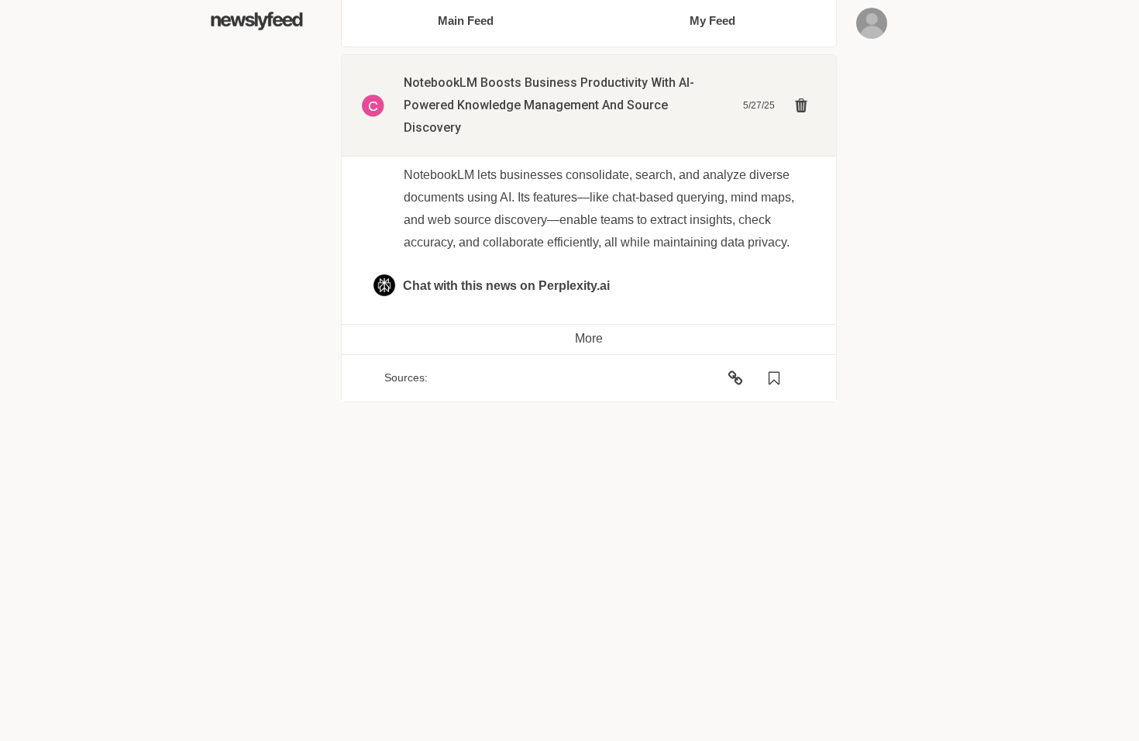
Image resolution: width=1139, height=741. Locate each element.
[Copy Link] (735, 378)
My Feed (712, 20)
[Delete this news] (801, 105)
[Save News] (774, 378)
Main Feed (466, 20)
